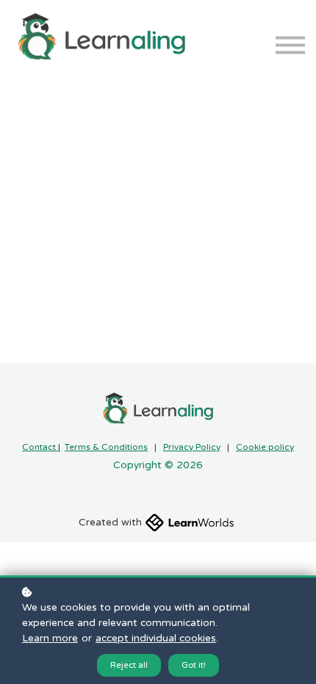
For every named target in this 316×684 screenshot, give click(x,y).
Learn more (50, 638)
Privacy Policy (191, 447)
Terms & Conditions (106, 447)
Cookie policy (265, 447)
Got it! (194, 665)
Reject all (129, 665)
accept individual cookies (156, 638)
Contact (40, 447)
